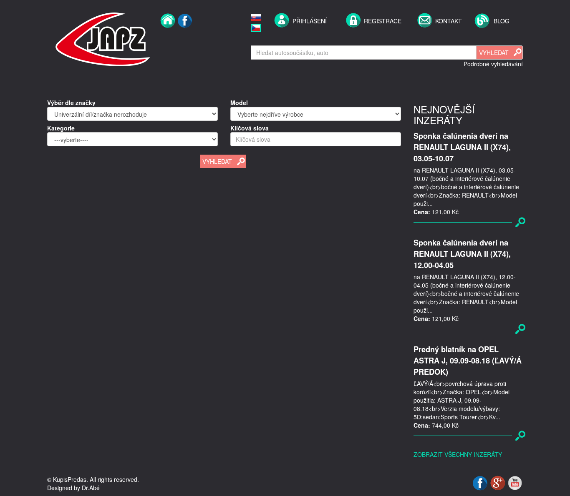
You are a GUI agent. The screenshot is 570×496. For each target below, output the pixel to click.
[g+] (498, 482)
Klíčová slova (249, 128)
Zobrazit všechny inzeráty (458, 454)
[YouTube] (515, 482)
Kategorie (61, 128)
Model (239, 102)
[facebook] (185, 38)
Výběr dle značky (71, 102)
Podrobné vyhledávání (493, 64)
